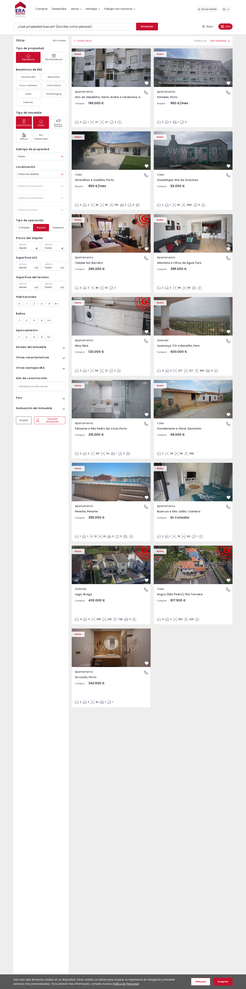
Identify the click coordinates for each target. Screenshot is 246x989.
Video (28, 93)
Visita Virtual (54, 85)
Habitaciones (41, 138)
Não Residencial (53, 59)
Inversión (28, 102)
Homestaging (53, 93)
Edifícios (24, 138)
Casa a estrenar (28, 85)
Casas (41, 125)
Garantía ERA (28, 76)
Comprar (24, 227)
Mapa (209, 26)
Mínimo (22, 244)
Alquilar (41, 227)
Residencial (28, 59)
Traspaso (58, 227)
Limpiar (23, 420)
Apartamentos (24, 125)
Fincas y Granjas (58, 125)
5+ (56, 303)
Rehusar (201, 981)
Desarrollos (54, 76)
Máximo (48, 244)
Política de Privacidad (126, 984)
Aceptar (223, 981)
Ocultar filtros (84, 40)
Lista (227, 26)
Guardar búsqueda (52, 420)
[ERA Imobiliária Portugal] (20, 9)
